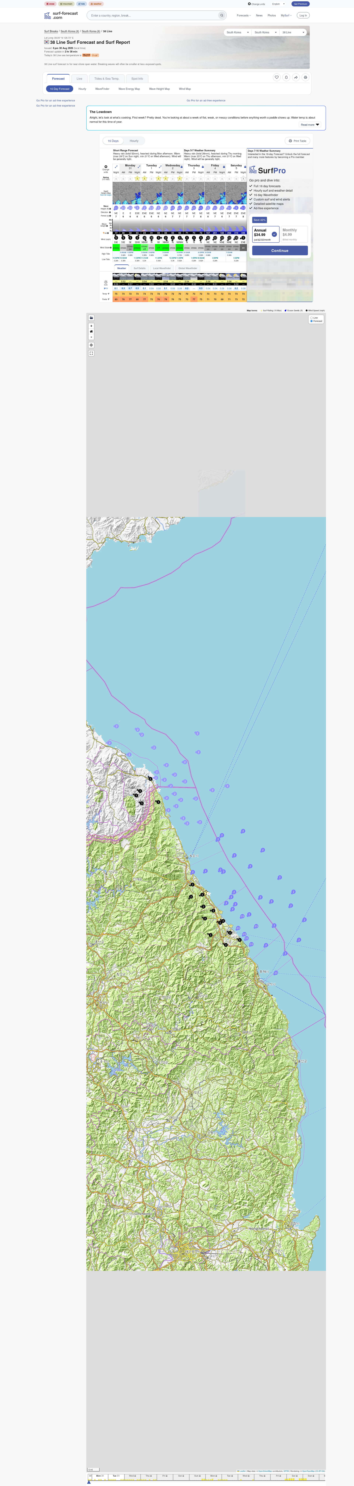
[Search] (221, 15)
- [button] (91, 337)
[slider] (89, 1482)
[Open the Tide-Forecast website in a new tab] (81, 3)
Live (79, 78)
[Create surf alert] (286, 77)
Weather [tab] (121, 268)
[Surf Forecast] (61, 15)
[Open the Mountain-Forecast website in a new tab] (66, 3)
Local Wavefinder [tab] (162, 268)
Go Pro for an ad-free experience (55, 100)
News (259, 15)
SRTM (286, 1471)
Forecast (58, 78)
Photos (272, 15)
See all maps (105, 195)
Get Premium (300, 3)
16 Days (113, 141)
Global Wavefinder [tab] (187, 268)
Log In (303, 15)
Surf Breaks (51, 31)
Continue (279, 250)
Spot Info (137, 78)
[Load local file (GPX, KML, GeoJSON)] (91, 318)
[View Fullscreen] (91, 353)
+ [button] (91, 326)
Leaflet (242, 1471)
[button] (209, 893)
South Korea (70, 31)
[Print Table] (305, 77)
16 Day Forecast (59, 89)
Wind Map (185, 89)
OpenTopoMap (308, 1471)
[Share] (296, 77)
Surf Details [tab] (139, 268)
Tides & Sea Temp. (106, 78)
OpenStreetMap (265, 1471)
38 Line (107, 31)
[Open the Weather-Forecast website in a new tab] (96, 3)
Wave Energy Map (129, 89)
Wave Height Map (159, 89)
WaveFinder (102, 89)
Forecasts (243, 15)
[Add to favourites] (277, 77)
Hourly (82, 89)
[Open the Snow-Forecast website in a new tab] (50, 3)
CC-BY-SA (320, 1471)
